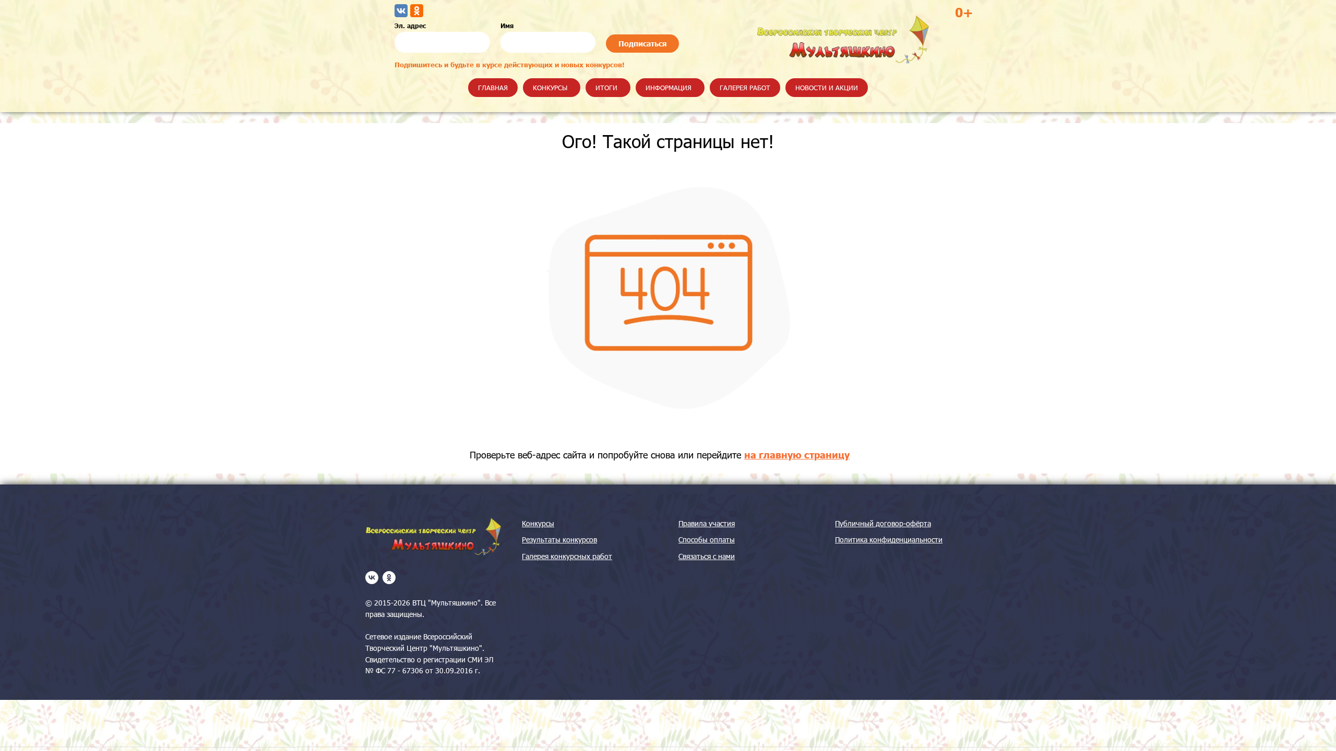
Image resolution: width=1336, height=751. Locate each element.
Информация (668, 87)
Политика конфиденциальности (889, 539)
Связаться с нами (706, 556)
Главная (493, 87)
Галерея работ (745, 87)
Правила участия (706, 523)
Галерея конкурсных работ (567, 556)
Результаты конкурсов (559, 539)
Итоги (606, 87)
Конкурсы (550, 87)
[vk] (371, 577)
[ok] (389, 577)
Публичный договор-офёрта (883, 523)
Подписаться (642, 43)
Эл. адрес (410, 25)
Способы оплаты (706, 539)
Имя (507, 25)
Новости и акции (826, 87)
